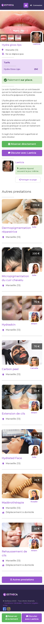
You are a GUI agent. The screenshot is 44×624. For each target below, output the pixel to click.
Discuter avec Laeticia (23, 152)
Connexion (37, 5)
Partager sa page (29, 180)
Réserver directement (23, 144)
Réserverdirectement (11, 617)
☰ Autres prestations (22, 579)
